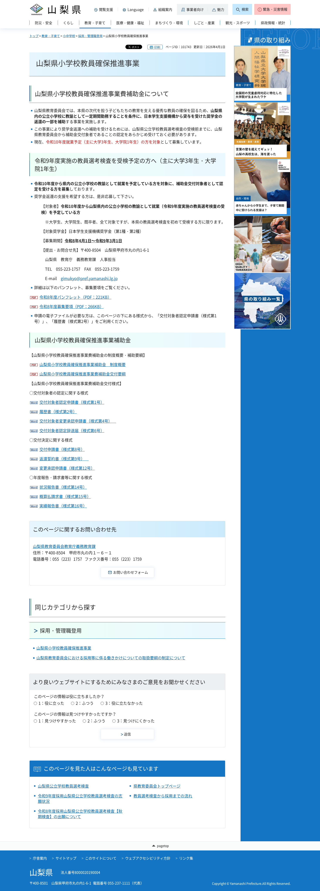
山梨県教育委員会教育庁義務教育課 (64, 546)
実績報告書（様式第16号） (63, 506)
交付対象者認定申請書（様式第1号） (71, 402)
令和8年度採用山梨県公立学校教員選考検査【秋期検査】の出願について (80, 813)
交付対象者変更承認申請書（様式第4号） (77, 421)
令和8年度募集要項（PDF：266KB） (71, 306)
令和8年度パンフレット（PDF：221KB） (75, 297)
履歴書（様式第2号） (58, 412)
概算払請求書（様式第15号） (65, 496)
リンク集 (186, 858)
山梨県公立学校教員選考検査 (63, 786)
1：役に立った (51, 703)
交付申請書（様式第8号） (62, 449)
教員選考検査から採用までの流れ (162, 796)
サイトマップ (66, 858)
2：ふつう (85, 703)
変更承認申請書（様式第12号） (67, 468)
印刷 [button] (157, 47)
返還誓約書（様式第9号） (64, 459)
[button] (104, 9)
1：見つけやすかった (57, 721)
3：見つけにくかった (136, 721)
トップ (34, 36)
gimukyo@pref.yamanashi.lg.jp (89, 278)
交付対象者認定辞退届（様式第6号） (71, 431)
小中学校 (69, 36)
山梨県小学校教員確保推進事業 (63, 648)
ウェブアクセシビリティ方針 (147, 858)
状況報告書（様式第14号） (63, 487)
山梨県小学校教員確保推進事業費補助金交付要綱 (82, 374)
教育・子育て (51, 36)
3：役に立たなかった (124, 703)
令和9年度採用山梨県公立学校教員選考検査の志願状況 (80, 798)
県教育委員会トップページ (156, 786)
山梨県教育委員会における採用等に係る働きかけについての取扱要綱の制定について (110, 658)
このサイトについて (100, 858)
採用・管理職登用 (90, 36)
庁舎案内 (40, 858)
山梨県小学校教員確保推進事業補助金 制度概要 (82, 364)
